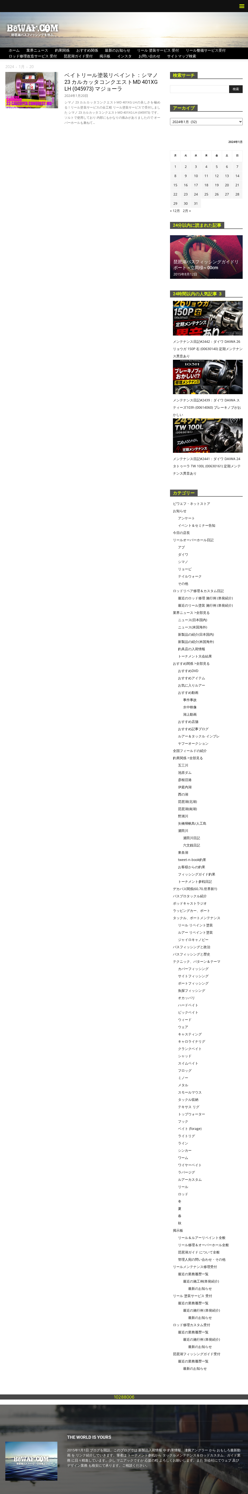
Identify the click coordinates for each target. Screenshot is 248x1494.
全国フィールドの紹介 (190, 750)
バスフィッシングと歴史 (191, 954)
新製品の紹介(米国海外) (196, 641)
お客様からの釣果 (191, 867)
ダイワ (183, 554)
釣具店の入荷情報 (191, 649)
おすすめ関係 (87, 50)
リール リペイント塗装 (195, 925)
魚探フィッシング (191, 990)
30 (186, 203)
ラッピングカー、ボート (191, 910)
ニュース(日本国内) (192, 620)
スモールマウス (190, 1092)
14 (237, 175)
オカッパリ (186, 997)
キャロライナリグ (191, 1041)
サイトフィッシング (193, 976)
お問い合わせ (149, 56)
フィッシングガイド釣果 (196, 874)
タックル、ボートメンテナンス (196, 917)
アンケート (186, 518)
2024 (9, 66)
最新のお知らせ (117, 50)
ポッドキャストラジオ (190, 903)
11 (206, 175)
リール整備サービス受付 (206, 50)
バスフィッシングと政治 (191, 947)
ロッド (183, 1194)
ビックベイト (188, 1012)
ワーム (183, 1157)
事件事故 (190, 699)
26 (217, 194)
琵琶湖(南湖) (187, 808)
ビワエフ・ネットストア (191, 503)
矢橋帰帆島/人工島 (192, 823)
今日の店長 (181, 532)
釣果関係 (62, 50)
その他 (183, 583)
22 (175, 194)
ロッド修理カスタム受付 (191, 1324)
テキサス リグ (188, 1106)
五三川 (183, 765)
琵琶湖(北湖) (187, 801)
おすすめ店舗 (188, 721)
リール (183, 1186)
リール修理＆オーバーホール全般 (203, 1245)
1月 (22, 66)
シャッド (185, 1056)
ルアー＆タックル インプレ (199, 736)
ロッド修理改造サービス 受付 (33, 56)
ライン (183, 1143)
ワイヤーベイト (190, 1165)
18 (206, 185)
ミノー (183, 1077)
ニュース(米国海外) (192, 627)
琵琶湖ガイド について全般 (199, 1252)
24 (196, 194)
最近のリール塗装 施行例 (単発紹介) (205, 605)
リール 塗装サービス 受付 (158, 50)
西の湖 (183, 794)
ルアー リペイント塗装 (195, 932)
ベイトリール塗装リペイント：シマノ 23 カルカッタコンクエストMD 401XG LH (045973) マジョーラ (111, 82)
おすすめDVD (188, 670)
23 (186, 194)
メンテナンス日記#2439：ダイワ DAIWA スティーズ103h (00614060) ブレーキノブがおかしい (207, 407)
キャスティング (190, 1034)
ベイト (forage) (190, 1128)
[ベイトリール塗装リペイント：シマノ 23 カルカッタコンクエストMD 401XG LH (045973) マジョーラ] (31, 90)
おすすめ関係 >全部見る (191, 663)
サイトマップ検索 (181, 56)
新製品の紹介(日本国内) (196, 634)
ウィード (185, 1019)
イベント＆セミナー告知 (196, 525)
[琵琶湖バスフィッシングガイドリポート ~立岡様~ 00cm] (206, 257)
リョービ (185, 569)
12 (217, 175)
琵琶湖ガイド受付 (78, 56)
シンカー (185, 1150)
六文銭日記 (191, 845)
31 (196, 203)
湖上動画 (190, 714)
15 (175, 185)
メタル (183, 1085)
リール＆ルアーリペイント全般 (201, 1237)
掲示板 (105, 56)
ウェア (183, 1027)
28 (237, 194)
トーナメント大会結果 (195, 656)
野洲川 (183, 816)
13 (227, 175)
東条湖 (183, 852)
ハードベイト (188, 1005)
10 (196, 175)
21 (237, 185)
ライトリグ (186, 1136)
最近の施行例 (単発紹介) (201, 1310)
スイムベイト (188, 1063)
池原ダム (185, 772)
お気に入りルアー (191, 685)
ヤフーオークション (193, 743)
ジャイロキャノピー (193, 939)
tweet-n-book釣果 (192, 859)
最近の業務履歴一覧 (193, 1274)
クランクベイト (190, 1048)
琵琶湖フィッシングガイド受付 (196, 1354)
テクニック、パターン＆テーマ (196, 961)
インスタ (124, 56)
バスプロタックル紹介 (190, 896)
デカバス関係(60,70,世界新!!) (195, 888)
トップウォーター (191, 1114)
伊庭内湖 (185, 787)
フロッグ (185, 1070)
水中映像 (190, 707)
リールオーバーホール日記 (193, 540)
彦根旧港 (185, 779)
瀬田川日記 (191, 838)
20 (227, 185)
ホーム (14, 50)
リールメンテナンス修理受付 (195, 1266)
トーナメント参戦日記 (195, 881)
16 (186, 185)
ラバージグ (186, 1172)
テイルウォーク (190, 576)
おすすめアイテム (191, 678)
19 (217, 185)
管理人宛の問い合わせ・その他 (201, 1259)
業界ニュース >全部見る (191, 612)
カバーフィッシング (193, 968)
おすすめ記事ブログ (193, 729)
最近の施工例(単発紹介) (201, 1281)
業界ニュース (37, 50)
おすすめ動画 (188, 692)
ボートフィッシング (193, 983)
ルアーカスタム (190, 1179)
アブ (181, 547)
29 (175, 203)
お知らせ (179, 510)
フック (183, 1121)
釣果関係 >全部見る (188, 758)
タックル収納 (188, 1099)
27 (227, 194)
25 (206, 194)
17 (196, 185)
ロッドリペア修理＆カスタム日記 (198, 590)
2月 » (187, 210)
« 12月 (175, 210)
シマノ (183, 561)
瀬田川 (183, 830)
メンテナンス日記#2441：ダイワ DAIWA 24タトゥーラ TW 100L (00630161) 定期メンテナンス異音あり (207, 466)
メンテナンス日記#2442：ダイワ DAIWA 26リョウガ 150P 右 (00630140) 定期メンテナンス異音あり (208, 348)
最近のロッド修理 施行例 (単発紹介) (205, 598)
